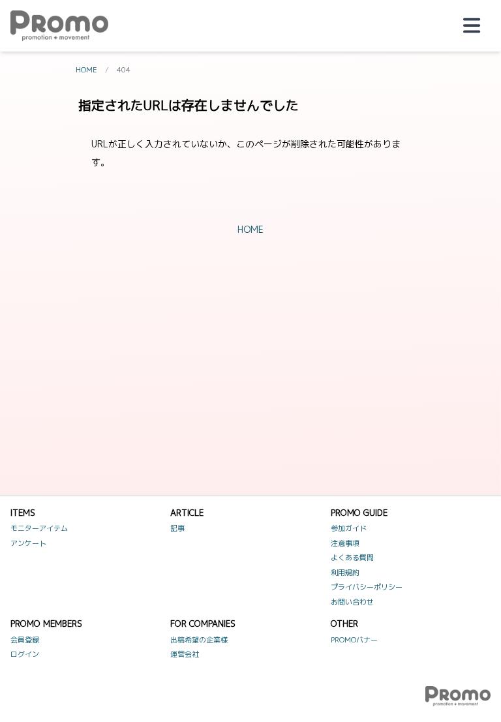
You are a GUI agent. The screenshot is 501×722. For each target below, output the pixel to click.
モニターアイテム (39, 528)
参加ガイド (349, 528)
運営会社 (184, 654)
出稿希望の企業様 (199, 640)
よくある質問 (352, 557)
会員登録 (24, 640)
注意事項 (345, 543)
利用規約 (345, 572)
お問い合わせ (352, 602)
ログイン (24, 654)
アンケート (28, 543)
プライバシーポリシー (366, 587)
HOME (86, 70)
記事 (177, 528)
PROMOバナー (354, 640)
